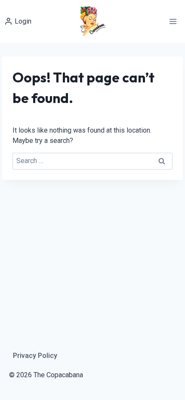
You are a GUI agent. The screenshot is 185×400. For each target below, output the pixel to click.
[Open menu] (173, 21)
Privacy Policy (35, 356)
